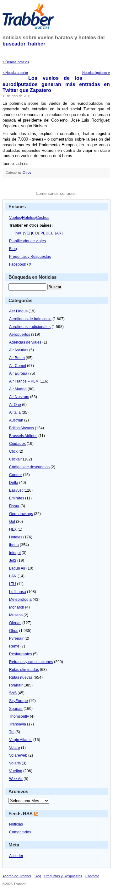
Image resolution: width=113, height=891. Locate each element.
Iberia (14, 545)
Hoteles (28, 217)
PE (43, 233)
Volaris (15, 763)
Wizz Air (16, 779)
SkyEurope (18, 701)
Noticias (16, 824)
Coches (42, 217)
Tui (11, 732)
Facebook (17, 264)
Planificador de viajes (27, 241)
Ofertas (15, 623)
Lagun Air (17, 568)
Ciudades (17, 443)
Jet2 (12, 560)
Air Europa (18, 373)
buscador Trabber (24, 43)
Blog (13, 249)
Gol (12, 521)
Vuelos (15, 217)
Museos (16, 615)
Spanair (16, 708)
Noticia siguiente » (96, 73)
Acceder (16, 856)
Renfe (14, 646)
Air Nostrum (19, 397)
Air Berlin (17, 358)
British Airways (21, 428)
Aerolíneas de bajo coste (30, 319)
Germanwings (21, 514)
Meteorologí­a (20, 599)
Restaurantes (20, 654)
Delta (13, 482)
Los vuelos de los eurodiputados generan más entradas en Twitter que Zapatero (56, 84)
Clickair (15, 459)
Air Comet (17, 366)
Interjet (15, 553)
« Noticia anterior (15, 73)
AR (59, 233)
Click (13, 451)
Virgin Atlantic (20, 740)
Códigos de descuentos (29, 467)
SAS (13, 693)
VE (26, 233)
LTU (12, 584)
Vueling (15, 771)
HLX (13, 529)
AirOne (15, 404)
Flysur (14, 506)
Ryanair (16, 685)
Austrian (16, 420)
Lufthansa (17, 592)
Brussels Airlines (23, 436)
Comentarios (20, 832)
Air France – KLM (24, 381)
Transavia (17, 724)
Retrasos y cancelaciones (31, 662)
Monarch (16, 607)
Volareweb (18, 755)
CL (50, 233)
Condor (15, 475)
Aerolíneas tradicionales (30, 327)
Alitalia (15, 412)
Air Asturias (18, 350)
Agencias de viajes (25, 342)
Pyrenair (16, 638)
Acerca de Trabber (17, 876)
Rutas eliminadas (24, 669)
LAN (13, 576)
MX (18, 233)
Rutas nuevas (21, 677)
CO (35, 233)
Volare (14, 747)
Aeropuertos (19, 334)
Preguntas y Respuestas (30, 256)
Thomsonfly (19, 716)
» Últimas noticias (16, 62)
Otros (27, 172)
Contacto (92, 876)
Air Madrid (18, 389)
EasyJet (16, 490)
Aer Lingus (18, 311)
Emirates (16, 498)
